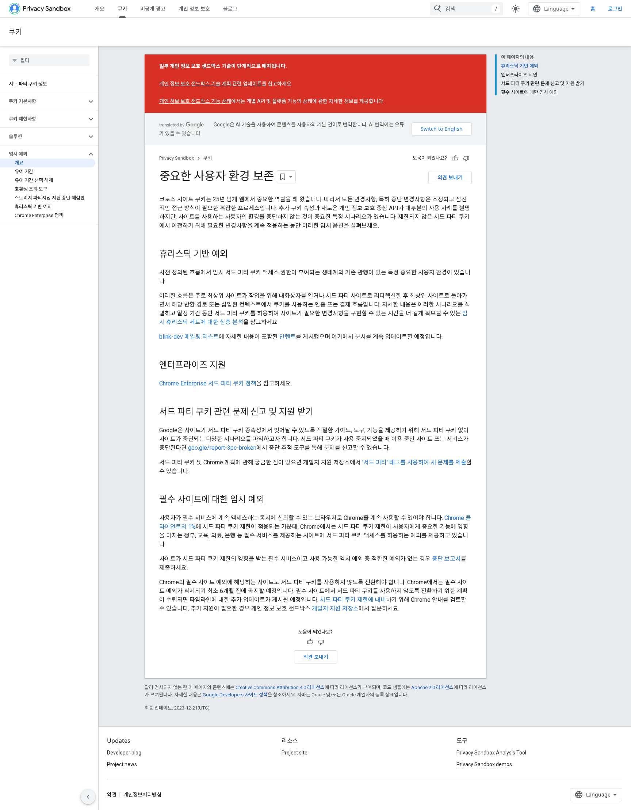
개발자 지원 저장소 (335, 608)
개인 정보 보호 (194, 8)
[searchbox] (49, 60)
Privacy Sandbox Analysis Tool (491, 753)
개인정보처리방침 (142, 795)
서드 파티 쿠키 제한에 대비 (353, 599)
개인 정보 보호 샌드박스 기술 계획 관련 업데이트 (210, 84)
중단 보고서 (446, 558)
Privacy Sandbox (176, 158)
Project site (294, 753)
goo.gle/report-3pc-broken (222, 447)
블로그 (230, 8)
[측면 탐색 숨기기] (88, 797)
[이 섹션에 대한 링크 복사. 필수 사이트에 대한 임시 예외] (271, 500)
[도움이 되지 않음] (466, 158)
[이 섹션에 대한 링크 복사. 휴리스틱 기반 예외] (235, 254)
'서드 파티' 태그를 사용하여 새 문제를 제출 (414, 462)
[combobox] (466, 8)
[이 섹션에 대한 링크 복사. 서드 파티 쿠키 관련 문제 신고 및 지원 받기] (320, 412)
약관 (111, 795)
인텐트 (287, 336)
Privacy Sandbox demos (484, 764)
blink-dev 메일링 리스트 (189, 336)
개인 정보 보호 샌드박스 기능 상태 (195, 101)
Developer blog (124, 753)
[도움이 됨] (455, 158)
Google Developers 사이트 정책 (235, 694)
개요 (99, 8)
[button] (43, 101)
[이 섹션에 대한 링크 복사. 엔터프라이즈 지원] (233, 365)
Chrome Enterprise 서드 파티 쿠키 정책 (207, 383)
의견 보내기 (450, 177)
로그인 (615, 9)
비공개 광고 (152, 8)
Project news (122, 764)
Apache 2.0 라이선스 (432, 687)
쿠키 (122, 8)
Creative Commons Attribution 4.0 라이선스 (280, 687)
